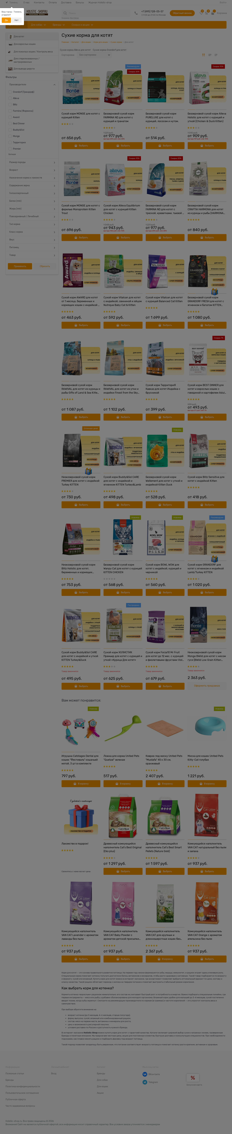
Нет (16, 20)
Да (6, 20)
